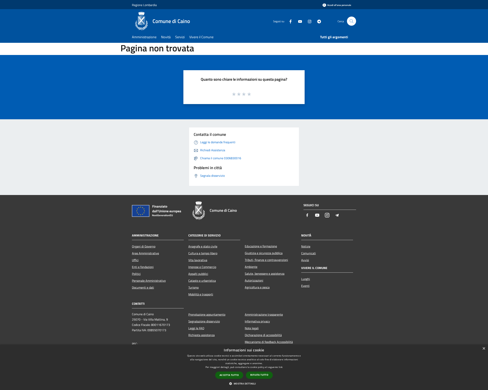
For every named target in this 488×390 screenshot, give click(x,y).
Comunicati (308, 253)
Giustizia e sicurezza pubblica (264, 253)
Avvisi (305, 260)
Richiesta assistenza (201, 335)
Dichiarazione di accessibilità (263, 335)
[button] (244, 383)
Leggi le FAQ (196, 328)
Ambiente (251, 266)
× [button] (483, 348)
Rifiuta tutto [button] (259, 374)
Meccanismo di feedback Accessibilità (269, 342)
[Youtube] (298, 21)
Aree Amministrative (145, 253)
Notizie (305, 246)
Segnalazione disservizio (204, 321)
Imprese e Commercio (202, 267)
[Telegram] (317, 21)
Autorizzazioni (254, 280)
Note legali (252, 328)
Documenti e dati (143, 287)
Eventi (305, 285)
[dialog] (244, 367)
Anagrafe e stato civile (202, 246)
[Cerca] (351, 21)
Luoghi (305, 279)
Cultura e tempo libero (202, 253)
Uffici (135, 260)
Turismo (193, 287)
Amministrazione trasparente (264, 314)
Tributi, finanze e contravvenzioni (266, 260)
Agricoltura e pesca (257, 287)
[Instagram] (308, 21)
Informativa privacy (257, 321)
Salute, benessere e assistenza (264, 273)
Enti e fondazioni (143, 267)
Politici (136, 273)
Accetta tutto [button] (229, 375)
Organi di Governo (143, 246)
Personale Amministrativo (149, 280)
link (281, 367)
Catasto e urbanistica (202, 280)
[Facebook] (289, 21)
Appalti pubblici (198, 273)
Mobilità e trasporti (200, 294)
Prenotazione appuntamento (206, 314)
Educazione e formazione (261, 246)
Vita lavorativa (197, 260)
